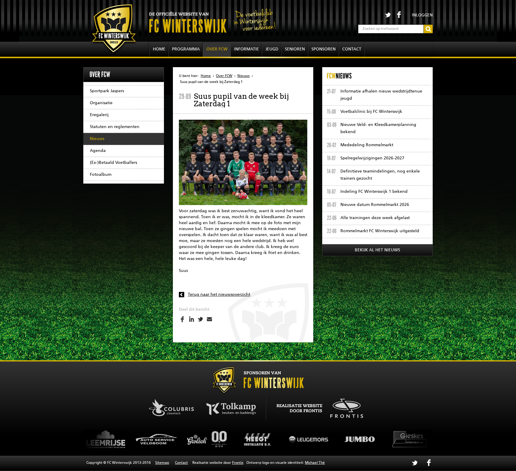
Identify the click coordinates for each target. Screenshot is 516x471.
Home (159, 49)
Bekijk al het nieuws (377, 250)
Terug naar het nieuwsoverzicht (219, 295)
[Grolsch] (156, 439)
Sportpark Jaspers (107, 91)
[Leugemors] (258, 439)
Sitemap (162, 463)
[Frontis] (343, 407)
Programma (186, 49)
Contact (351, 49)
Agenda (98, 151)
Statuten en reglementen (114, 127)
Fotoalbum (100, 175)
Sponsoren (323, 49)
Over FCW (217, 49)
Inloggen (422, 15)
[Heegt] (207, 439)
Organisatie (101, 103)
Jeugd (271, 49)
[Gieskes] (359, 439)
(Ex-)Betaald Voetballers (113, 163)
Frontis (237, 463)
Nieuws (97, 139)
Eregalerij (99, 115)
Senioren (295, 49)
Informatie (246, 49)
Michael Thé (315, 463)
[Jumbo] (309, 439)
